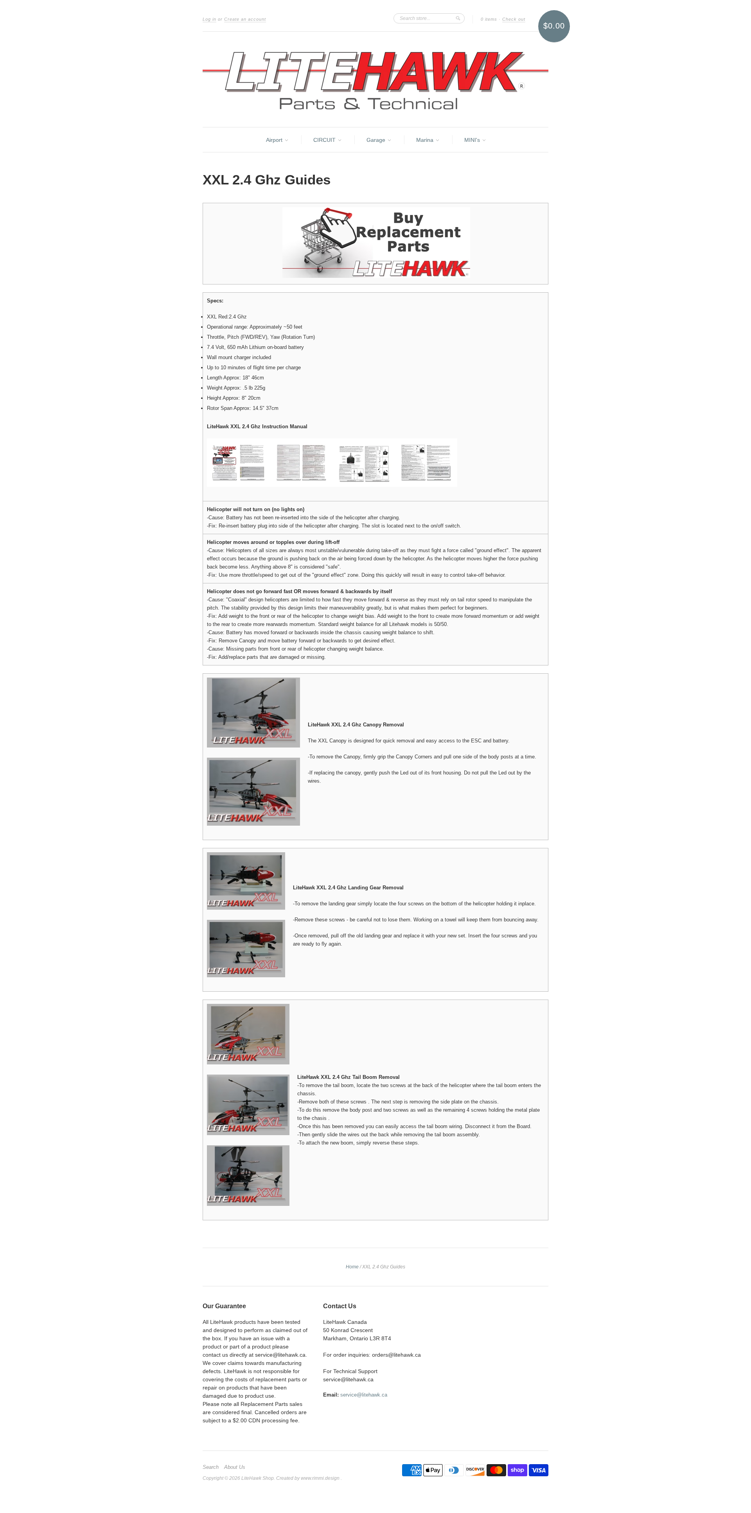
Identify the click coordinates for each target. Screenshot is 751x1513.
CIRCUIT (325, 140)
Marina (425, 140)
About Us (234, 1467)
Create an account (245, 19)
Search (211, 1467)
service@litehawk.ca (363, 1395)
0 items (489, 19)
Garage (377, 140)
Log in (209, 19)
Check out (513, 19)
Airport (275, 140)
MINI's (473, 140)
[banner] (375, 79)
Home (352, 1267)
